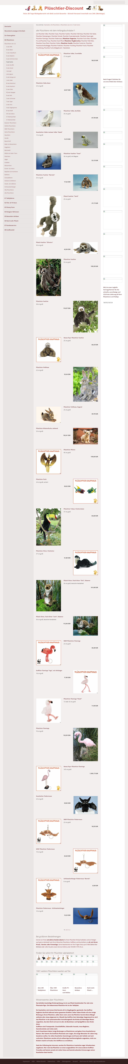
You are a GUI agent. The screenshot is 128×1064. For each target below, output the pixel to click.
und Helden (66, 992)
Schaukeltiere (8, 178)
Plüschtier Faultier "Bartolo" (45, 175)
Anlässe (77, 990)
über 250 (41, 988)
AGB (33, 1061)
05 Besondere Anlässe (12, 216)
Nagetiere (7, 147)
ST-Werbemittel (10, 120)
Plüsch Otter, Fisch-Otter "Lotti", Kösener (49, 616)
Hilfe (58, 1061)
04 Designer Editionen (12, 212)
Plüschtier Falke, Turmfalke (73, 53)
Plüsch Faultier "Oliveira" (44, 242)
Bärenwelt (7, 150)
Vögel (6, 159)
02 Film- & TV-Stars (11, 203)
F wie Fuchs (9, 62)
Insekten (7, 162)
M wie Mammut (10, 83)
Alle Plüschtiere (9, 193)
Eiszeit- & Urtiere (9, 168)
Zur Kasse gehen (10, 35)
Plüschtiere (54, 990)
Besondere (78, 988)
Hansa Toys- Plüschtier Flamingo (74, 766)
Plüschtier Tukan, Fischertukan (74, 509)
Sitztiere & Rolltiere (10, 181)
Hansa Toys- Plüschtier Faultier (74, 338)
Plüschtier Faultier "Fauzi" (72, 153)
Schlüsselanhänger (10, 187)
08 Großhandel (9, 230)
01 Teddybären (9, 198)
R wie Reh (9, 95)
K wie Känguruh (11, 77)
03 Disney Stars (10, 207)
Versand (75, 1061)
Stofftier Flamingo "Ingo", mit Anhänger (49, 670)
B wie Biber (9, 50)
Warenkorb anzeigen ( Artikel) (15, 31)
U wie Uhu (9, 104)
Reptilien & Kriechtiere (11, 171)
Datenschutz (51, 1061)
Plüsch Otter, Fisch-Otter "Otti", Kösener (77, 580)
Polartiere (7, 156)
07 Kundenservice (10, 225)
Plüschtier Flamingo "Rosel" (73, 699)
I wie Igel (8, 71)
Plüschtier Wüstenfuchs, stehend (47, 428)
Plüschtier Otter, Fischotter (45, 551)
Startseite (8, 26)
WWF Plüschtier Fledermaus (73, 819)
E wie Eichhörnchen (12, 59)
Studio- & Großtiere (10, 184)
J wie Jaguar (9, 74)
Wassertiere (8, 165)
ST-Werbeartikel (11, 117)
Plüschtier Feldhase (42, 367)
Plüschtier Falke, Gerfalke (72, 111)
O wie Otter (9, 89)
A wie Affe (9, 47)
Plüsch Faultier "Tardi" (71, 196)
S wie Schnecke (10, 98)
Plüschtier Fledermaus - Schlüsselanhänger (50, 908)
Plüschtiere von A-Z (10, 43)
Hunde (6, 138)
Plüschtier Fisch (41, 479)
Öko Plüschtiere (9, 190)
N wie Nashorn (10, 86)
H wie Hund (9, 68)
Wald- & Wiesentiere (10, 144)
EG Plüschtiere (9, 40)
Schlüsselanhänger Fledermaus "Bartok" (77, 878)
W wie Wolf (9, 111)
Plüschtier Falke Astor (43, 83)
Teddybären (42, 990)
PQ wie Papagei (10, 92)
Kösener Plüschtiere (10, 123)
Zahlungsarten (66, 1061)
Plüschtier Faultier (70, 259)
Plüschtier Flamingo (42, 728)
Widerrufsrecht (41, 1061)
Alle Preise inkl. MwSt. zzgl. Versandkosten (92, 1061)
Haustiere (7, 135)
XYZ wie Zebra (10, 114)
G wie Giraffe (10, 65)
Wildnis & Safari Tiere (11, 153)
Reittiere (7, 174)
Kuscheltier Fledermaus (44, 796)
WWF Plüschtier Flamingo (72, 641)
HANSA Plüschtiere (10, 126)
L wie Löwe (9, 80)
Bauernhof (8, 141)
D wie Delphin (10, 56)
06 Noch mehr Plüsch (11, 221)
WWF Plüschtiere (9, 129)
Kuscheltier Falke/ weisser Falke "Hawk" (49, 132)
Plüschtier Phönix (69, 450)
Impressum (26, 1061)
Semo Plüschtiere (10, 132)
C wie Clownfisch (11, 53)
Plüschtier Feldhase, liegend (73, 407)
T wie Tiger (9, 101)
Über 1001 (53, 988)
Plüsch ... (90, 990)
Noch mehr (90, 988)
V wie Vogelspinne (11, 107)
